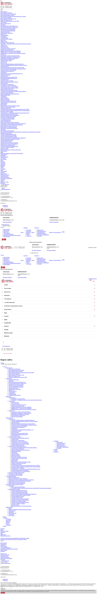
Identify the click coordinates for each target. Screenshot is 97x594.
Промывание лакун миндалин (18, 398)
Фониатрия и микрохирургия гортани (14, 484)
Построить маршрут (7, 222)
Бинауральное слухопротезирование (17, 483)
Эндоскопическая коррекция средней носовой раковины (24, 447)
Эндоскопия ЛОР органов (14, 395)
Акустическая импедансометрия (16, 386)
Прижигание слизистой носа (17, 405)
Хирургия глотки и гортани (15, 436)
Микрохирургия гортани (14, 489)
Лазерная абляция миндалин (17, 445)
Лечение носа (12, 401)
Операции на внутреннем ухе (18, 427)
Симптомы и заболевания (62, 447)
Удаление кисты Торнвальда (17, 448)
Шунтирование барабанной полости (19, 434)
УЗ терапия (11, 514)
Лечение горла (12, 397)
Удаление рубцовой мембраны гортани (20, 502)
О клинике (8, 519)
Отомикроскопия (12, 391)
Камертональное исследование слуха (17, 382)
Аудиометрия (12, 392)
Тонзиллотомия (14, 439)
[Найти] (2, 10)
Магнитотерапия (12, 513)
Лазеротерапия (12, 510)
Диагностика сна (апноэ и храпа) (16, 384)
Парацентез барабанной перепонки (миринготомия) (23, 423)
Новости (8, 522)
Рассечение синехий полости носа (19, 457)
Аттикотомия (14, 428)
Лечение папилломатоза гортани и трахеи (20, 495)
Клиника (5, 517)
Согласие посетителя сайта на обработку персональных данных (15, 538)
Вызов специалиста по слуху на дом (17, 482)
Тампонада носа (15, 402)
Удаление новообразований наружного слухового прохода (24, 421)
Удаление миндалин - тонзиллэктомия (20, 442)
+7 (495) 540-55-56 (92, 278)
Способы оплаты (60, 444)
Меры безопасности (61, 445)
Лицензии (8, 520)
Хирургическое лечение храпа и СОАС (20, 444)
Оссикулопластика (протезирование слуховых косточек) (24, 425)
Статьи (55, 450)
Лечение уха (11, 410)
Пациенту (56, 441)
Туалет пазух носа (15, 403)
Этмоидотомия (14, 453)
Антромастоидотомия (16, 430)
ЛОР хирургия (9, 417)
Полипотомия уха (15, 422)
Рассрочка (59, 448)
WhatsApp (5, 206)
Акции (7, 523)
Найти (2, 589)
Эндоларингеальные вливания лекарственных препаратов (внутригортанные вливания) (31, 488)
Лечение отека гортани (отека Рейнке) (20, 500)
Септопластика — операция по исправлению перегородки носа (25, 469)
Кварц (10, 508)
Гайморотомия (14, 459)
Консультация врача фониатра (18, 486)
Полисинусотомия (15, 454)
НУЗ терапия (12, 515)
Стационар (8, 525)
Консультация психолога (14, 373)
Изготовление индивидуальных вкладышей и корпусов (21, 479)
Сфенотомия (14, 452)
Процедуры (8, 396)
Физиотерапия (9, 507)
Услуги (5, 366)
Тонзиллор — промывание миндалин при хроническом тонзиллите (26, 399)
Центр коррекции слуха (14, 477)
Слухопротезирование (11, 476)
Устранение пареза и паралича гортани (20, 498)
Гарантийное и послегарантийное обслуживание (20, 481)
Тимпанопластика (15, 435)
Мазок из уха (12, 390)
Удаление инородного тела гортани (19, 491)
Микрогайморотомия (16, 451)
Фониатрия (11, 485)
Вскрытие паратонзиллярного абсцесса (20, 438)
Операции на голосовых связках (18, 501)
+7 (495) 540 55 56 (5, 184)
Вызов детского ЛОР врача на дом (16, 374)
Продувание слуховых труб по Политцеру (20, 411)
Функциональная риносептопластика (19, 470)
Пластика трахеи (15, 504)
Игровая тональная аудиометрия (16, 385)
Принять (2, 592)
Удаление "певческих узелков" (18, 503)
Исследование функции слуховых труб (17, 383)
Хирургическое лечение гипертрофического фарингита (23, 494)
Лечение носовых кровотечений (18, 463)
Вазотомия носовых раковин (17, 467)
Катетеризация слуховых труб (18, 415)
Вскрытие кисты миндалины (17, 440)
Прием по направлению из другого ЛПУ (18, 377)
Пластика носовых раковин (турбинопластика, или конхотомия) (25, 466)
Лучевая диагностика (13, 388)
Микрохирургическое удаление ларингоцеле (21, 506)
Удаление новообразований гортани (19, 492)
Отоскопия (11, 380)
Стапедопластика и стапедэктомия (19, 426)
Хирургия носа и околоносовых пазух (17, 446)
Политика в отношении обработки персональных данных (14, 539)
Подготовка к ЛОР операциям (15, 473)
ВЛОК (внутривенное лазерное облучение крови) (20, 509)
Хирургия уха (12, 419)
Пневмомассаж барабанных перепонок (20, 414)
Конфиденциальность (5, 535)
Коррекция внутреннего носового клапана (20, 461)
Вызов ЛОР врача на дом (14, 376)
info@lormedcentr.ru (6, 189)
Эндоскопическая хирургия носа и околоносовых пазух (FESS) (25, 465)
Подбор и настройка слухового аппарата (18, 478)
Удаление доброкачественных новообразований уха (23, 420)
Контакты (56, 451)
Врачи (4, 526)
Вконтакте (5, 205)
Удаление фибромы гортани (17, 496)
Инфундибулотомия (15, 455)
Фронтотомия (14, 460)
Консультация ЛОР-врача (14, 369)
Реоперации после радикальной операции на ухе (22, 429)
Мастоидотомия (14, 432)
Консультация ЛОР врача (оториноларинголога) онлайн (21, 372)
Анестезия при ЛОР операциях (16, 475)
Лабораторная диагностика (15, 389)
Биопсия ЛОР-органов (14, 379)
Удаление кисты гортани (16, 497)
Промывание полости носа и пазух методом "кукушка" (23, 409)
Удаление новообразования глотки (19, 490)
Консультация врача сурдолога (15, 371)
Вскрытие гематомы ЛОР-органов (16, 472)
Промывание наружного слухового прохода (21, 413)
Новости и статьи (4, 531)
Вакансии (8, 521)
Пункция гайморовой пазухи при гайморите (21, 407)
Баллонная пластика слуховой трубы (19, 433)
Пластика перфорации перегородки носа (20, 450)
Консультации (9, 367)
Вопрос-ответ (60, 442)
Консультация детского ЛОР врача (16, 370)
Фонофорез (11, 511)
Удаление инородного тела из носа (19, 458)
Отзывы (56, 449)
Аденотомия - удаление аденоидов (19, 441)
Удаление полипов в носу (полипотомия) (20, 471)
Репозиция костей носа (16, 464)
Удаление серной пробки (17, 416)
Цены (4, 516)
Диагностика (9, 378)
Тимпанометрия (12, 394)
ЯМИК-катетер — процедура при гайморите (21, 408)
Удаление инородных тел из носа (18, 404)
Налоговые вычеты (61, 443)
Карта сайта (3, 534)
